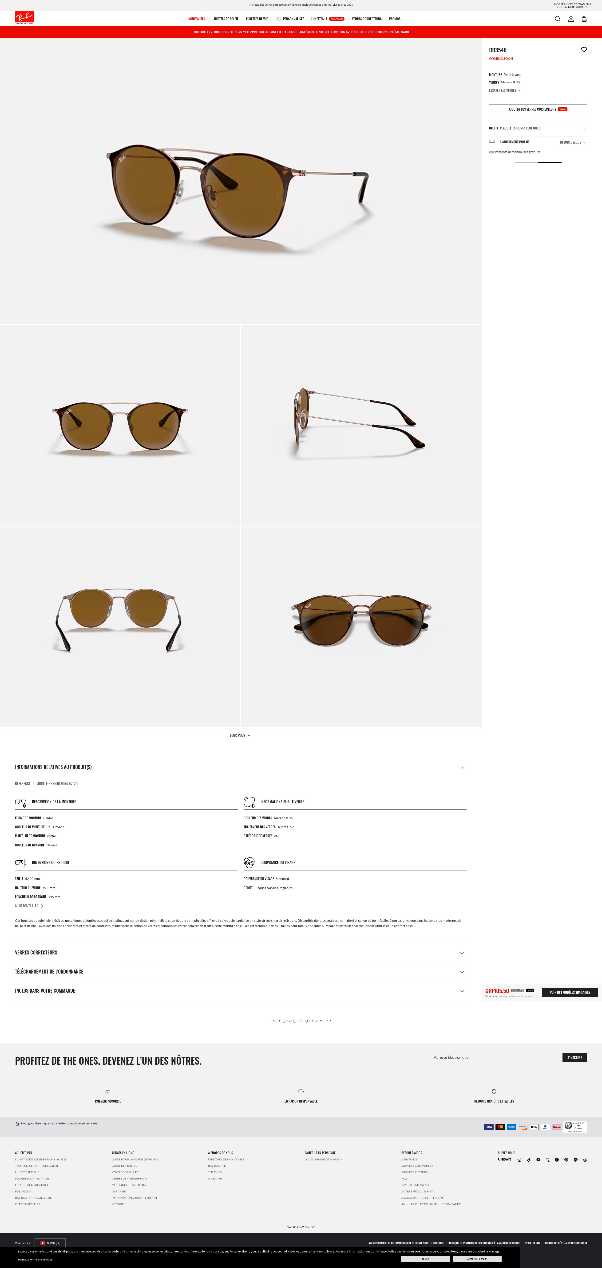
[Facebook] (557, 1159)
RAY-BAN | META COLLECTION (35, 1197)
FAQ (404, 1178)
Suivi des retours (414, 1172)
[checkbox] (584, 49)
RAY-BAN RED (217, 1165)
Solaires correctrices (32, 1178)
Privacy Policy (386, 1251)
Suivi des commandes (417, 1165)
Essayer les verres (502, 90)
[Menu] (584, 1123)
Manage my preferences (35, 1259)
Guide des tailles (124, 1165)
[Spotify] (576, 1159)
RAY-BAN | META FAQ (415, 1185)
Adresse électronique (451, 1057)
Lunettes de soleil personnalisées (41, 1159)
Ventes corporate (125, 1172)
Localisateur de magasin (324, 1159)
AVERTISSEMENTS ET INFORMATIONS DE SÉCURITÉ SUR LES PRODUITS (406, 1243)
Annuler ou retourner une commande (431, 1204)
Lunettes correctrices (32, 1185)
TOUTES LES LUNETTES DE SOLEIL (37, 1165)
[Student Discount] (505, 1159)
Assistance (409, 1159)
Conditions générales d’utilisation (565, 1243)
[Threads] (585, 1159)
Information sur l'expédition (134, 1197)
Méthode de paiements (129, 1185)
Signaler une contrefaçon (422, 1197)
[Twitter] (548, 1159)
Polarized (23, 1191)
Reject (425, 1259)
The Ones (215, 1172)
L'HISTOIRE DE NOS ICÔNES (226, 1159)
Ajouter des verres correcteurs (537, 109)
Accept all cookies (477, 1259)
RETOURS (118, 1204)
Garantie (119, 1191)
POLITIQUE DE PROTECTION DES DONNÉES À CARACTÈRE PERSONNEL (485, 1243)
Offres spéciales (27, 1204)
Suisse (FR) (53, 1243)
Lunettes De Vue (27, 1172)
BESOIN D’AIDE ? (570, 142)
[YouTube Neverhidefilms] (538, 1159)
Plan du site (532, 1243)
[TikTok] (529, 1159)
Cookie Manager (489, 1251)
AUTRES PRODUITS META (418, 1191)
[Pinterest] (566, 1159)
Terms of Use (411, 1251)
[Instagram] (519, 1159)
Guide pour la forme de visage (135, 1159)
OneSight (215, 1178)
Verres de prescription (129, 1178)
